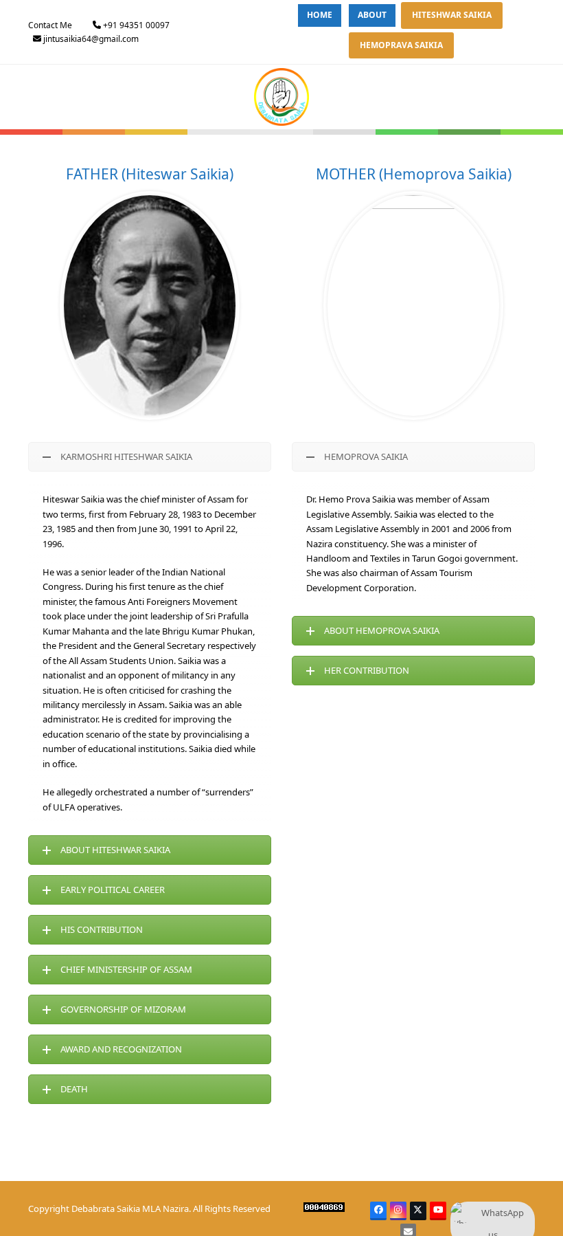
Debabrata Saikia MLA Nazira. (131, 1208)
